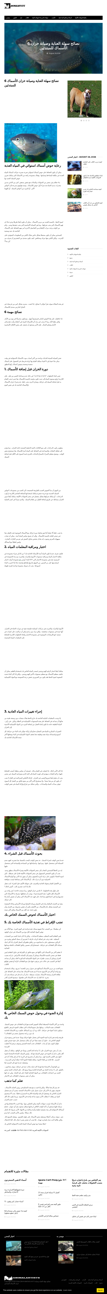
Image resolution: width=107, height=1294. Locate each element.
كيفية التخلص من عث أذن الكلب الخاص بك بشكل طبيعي (93, 204)
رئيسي (8, 17)
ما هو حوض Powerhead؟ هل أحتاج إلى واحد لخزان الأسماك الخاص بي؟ (36, 1243)
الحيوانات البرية (88, 1283)
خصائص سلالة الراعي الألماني (48, 1216)
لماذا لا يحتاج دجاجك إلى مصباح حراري (88, 1254)
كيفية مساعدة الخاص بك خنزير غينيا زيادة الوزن (92, 190)
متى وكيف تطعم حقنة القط (81, 1195)
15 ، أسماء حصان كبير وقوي (13, 1201)
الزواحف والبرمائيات (74, 1280)
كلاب (74, 100)
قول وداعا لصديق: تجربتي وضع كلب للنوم (36, 1256)
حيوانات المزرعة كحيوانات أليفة (40, 17)
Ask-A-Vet (28, 1130)
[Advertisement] (34, 106)
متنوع (71, 258)
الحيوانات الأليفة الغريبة (40, 1130)
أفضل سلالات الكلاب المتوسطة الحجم (88, 1242)
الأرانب (53, 17)
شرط (71, 272)
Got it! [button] (100, 1290)
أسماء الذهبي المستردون (15, 1180)
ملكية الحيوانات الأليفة (81, 17)
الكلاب (27, 17)
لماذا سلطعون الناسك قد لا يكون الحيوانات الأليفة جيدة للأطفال (93, 176)
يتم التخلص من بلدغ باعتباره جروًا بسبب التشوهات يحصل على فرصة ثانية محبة (87, 1183)
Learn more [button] (67, 1290)
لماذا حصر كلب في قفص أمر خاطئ (84, 1216)
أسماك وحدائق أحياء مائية (65, 17)
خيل (21, 17)
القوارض (63, 1280)
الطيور (15, 17)
